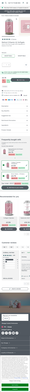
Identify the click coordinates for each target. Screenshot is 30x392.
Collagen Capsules (8, 218)
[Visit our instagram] (2, 333)
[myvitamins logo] (14, 3)
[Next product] (28, 234)
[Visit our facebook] (6, 333)
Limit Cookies (15, 385)
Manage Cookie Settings (15, 380)
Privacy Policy (17, 377)
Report (23, 278)
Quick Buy (10, 229)
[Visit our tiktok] (9, 333)
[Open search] (6, 3)
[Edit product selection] (26, 165)
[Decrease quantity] (3, 65)
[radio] (8, 55)
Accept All (15, 389)
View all (25, 95)
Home (2, 15)
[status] (6, 65)
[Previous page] (25, 283)
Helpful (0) (25, 276)
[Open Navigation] (3, 3)
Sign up (6, 318)
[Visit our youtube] (13, 333)
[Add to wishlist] (26, 65)
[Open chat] (16, 333)
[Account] (23, 3)
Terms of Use (25, 377)
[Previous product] (25, 234)
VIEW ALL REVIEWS (8, 278)
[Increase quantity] (9, 65)
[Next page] (28, 283)
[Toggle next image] (28, 27)
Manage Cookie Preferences (10, 323)
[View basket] (27, 3)
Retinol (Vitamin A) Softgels (12, 15)
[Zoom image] (16, 19)
